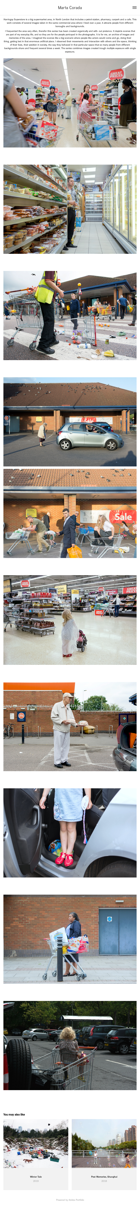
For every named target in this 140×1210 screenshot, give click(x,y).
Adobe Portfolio (76, 1200)
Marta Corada (70, 7)
